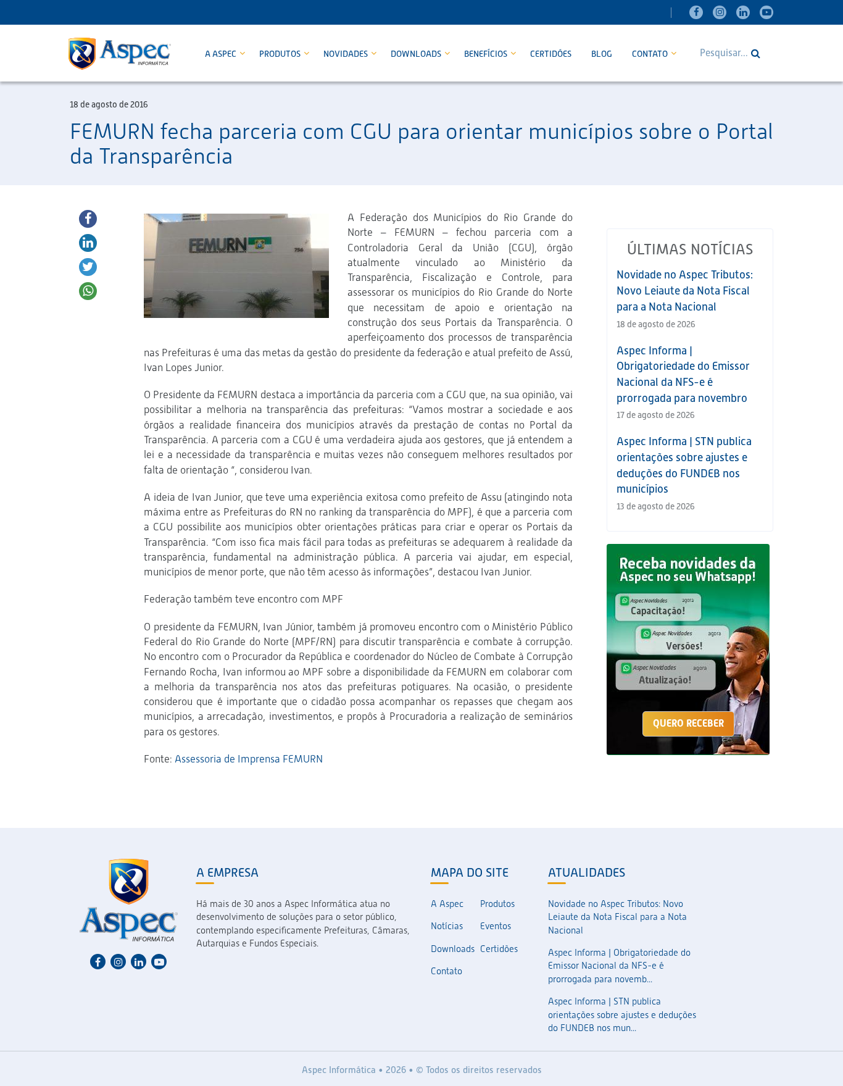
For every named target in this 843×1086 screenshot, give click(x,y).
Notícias (447, 926)
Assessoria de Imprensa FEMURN (249, 759)
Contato (651, 54)
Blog (601, 54)
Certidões (550, 54)
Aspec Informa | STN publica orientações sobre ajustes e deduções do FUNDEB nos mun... (622, 1015)
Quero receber (688, 723)
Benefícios (486, 54)
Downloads (417, 54)
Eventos (495, 926)
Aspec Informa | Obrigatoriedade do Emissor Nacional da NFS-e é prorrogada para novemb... (619, 966)
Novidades (346, 54)
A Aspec (221, 54)
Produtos (280, 54)
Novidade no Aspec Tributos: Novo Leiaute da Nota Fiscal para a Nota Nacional (685, 290)
